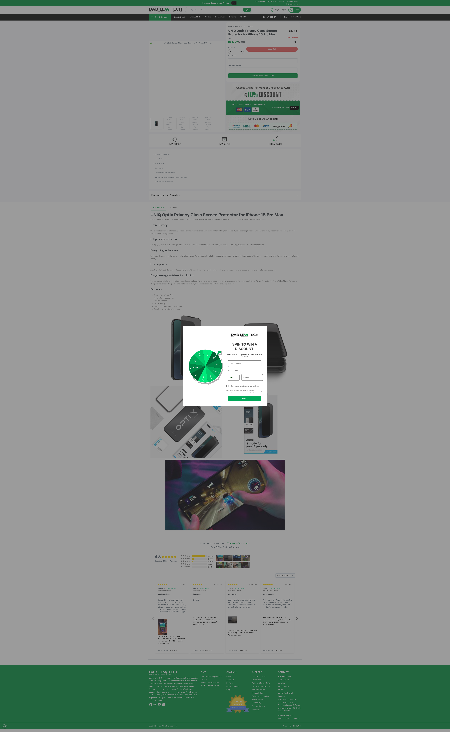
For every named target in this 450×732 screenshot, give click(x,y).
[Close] (264, 329)
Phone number (233, 371)
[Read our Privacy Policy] (261, 391)
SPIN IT (244, 398)
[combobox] (234, 377)
